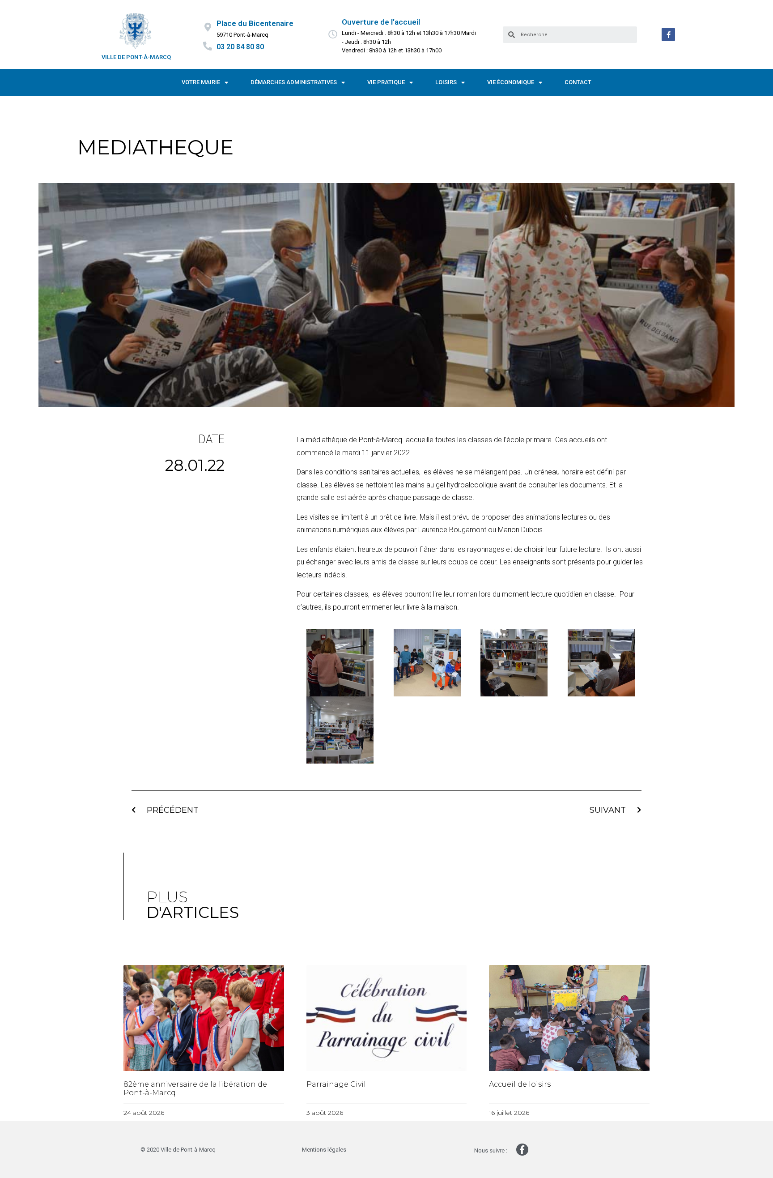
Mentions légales (324, 1149)
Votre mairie (201, 82)
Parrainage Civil (336, 1084)
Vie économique (510, 82)
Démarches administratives (294, 82)
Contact (578, 82)
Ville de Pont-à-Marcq (136, 57)
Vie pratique (386, 82)
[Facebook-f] (668, 34)
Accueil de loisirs (520, 1084)
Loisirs (446, 82)
